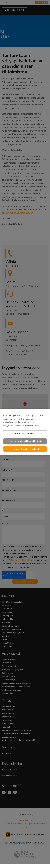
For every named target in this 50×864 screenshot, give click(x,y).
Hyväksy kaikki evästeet (25, 449)
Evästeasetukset (25, 433)
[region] (25, 432)
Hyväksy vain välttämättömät (25, 441)
